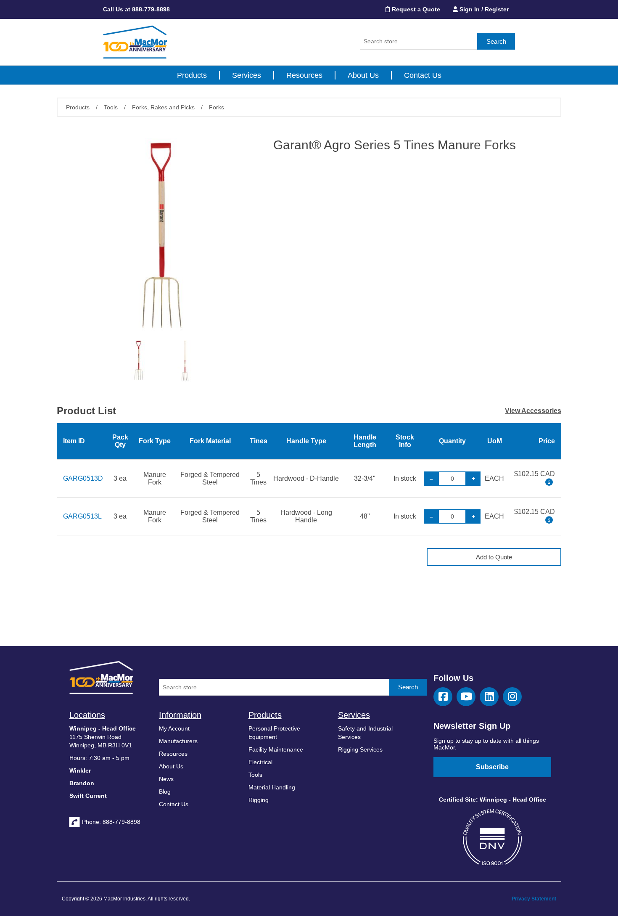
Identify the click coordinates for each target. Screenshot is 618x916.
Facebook (442, 696)
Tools (255, 774)
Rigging (258, 800)
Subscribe (492, 766)
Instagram (512, 696)
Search (496, 41)
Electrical (260, 762)
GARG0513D (83, 478)
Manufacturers (178, 741)
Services (246, 75)
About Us (363, 75)
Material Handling (271, 787)
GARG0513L (82, 516)
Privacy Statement (534, 899)
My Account (174, 728)
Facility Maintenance (275, 749)
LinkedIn (489, 696)
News (166, 779)
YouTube (466, 696)
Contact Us (422, 75)
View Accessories (533, 410)
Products (192, 75)
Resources (304, 75)
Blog (165, 791)
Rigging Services (360, 749)
